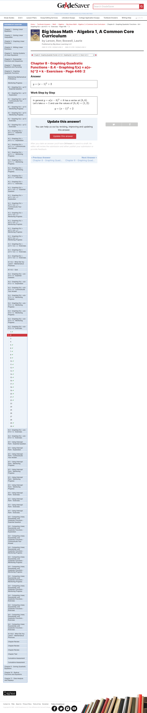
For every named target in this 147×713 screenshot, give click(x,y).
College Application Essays (89, 18)
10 (11, 361)
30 (11, 426)
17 (11, 384)
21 (11, 397)
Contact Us (6, 704)
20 (11, 394)
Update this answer (63, 136)
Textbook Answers (111, 18)
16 (11, 381)
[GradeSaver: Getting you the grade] (73, 6)
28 (11, 420)
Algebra (61, 24)
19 (11, 390)
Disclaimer (45, 704)
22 (11, 400)
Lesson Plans (31, 18)
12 (11, 368)
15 (11, 377)
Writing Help (126, 18)
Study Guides (9, 18)
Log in (140, 18)
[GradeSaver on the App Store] (9, 693)
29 (11, 423)
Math (54, 24)
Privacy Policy (27, 704)
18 (11, 387)
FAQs (13, 704)
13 (11, 371)
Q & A (20, 18)
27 (11, 416)
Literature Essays (68, 18)
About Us (18, 704)
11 (11, 364)
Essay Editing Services (49, 18)
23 (11, 403)
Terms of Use (37, 704)
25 (11, 410)
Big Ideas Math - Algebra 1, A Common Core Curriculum (85, 24)
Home (33, 24)
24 (11, 407)
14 (11, 374)
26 (11, 413)
